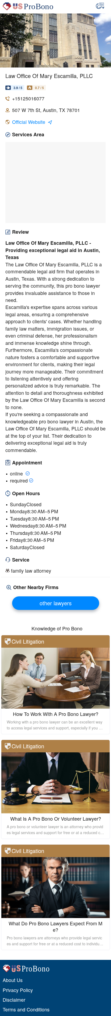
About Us (13, 980)
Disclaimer (14, 999)
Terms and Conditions (26, 1009)
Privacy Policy (18, 990)
